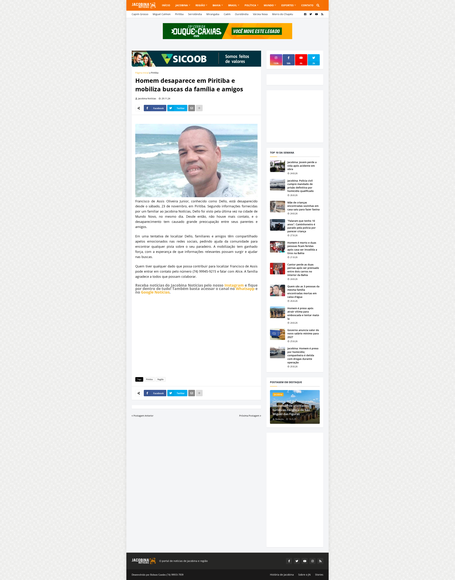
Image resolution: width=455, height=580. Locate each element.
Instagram (234, 285)
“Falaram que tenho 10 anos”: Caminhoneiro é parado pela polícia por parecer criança (301, 226)
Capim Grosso (140, 14)
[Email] (191, 108)
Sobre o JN (304, 574)
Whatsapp (245, 288)
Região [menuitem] (200, 5)
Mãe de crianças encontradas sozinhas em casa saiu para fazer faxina (303, 206)
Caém (227, 14)
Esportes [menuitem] (287, 5)
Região (160, 379)
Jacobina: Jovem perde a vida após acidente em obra (302, 165)
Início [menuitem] (166, 5)
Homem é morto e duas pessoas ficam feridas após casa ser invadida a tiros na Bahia (302, 248)
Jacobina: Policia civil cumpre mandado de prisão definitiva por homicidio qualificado (300, 186)
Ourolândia (241, 14)
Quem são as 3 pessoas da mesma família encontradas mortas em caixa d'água (303, 292)
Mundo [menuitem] (269, 5)
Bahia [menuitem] (217, 5)
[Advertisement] (196, 335)
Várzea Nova (260, 14)
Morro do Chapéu (282, 14)
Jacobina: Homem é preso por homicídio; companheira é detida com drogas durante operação (302, 355)
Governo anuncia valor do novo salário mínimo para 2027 (303, 333)
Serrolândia (195, 14)
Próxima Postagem (249, 415)
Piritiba (179, 14)
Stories (319, 574)
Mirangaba (212, 14)
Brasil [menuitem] (232, 5)
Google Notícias (155, 292)
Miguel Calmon (162, 14)
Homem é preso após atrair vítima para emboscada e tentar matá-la (303, 313)
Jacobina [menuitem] (181, 5)
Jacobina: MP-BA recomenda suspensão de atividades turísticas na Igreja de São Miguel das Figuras (293, 407)
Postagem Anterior (143, 415)
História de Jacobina (282, 574)
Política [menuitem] (250, 5)
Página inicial (142, 72)
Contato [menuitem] (307, 5)
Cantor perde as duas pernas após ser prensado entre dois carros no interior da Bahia (303, 270)
